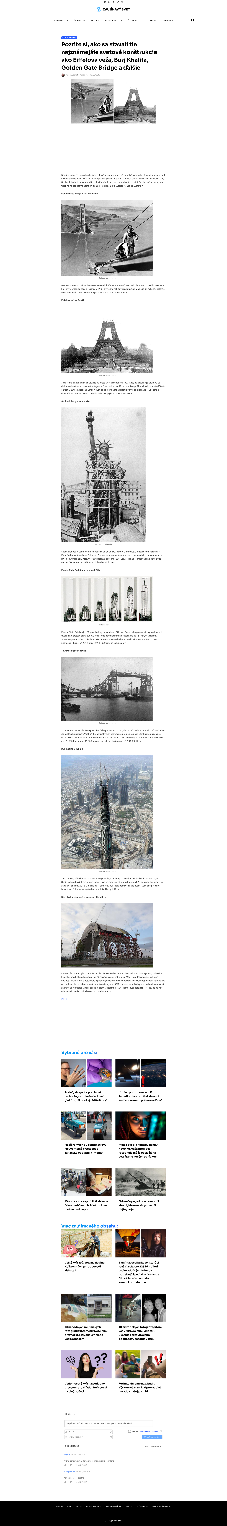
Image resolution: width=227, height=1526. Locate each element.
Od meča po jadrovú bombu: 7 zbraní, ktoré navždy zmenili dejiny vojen (139, 1205)
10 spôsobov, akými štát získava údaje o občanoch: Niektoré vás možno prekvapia (86, 1205)
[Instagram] (109, 2)
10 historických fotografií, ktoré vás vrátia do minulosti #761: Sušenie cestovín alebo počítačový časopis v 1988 (140, 1333)
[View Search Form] (193, 20)
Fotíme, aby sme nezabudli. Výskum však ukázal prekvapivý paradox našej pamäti (140, 1387)
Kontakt (78, 1506)
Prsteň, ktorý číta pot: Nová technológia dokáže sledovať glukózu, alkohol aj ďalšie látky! (86, 1096)
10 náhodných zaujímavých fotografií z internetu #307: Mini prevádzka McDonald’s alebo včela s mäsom (86, 1333)
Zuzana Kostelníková (79, 75)
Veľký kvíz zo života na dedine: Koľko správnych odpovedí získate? (85, 1266)
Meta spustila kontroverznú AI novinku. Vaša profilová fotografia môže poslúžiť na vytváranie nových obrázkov (139, 1150)
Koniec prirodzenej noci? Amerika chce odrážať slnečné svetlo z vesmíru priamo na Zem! (140, 1096)
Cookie (129, 1506)
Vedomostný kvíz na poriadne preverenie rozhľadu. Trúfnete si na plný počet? (86, 1387)
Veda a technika (69, 38)
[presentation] (86, 1073)
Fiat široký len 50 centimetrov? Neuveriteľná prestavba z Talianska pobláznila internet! (85, 1148)
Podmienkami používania (149, 1431)
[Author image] (63, 75)
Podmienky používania (113, 1506)
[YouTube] (113, 2)
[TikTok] (118, 2)
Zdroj (64, 999)
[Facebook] (105, 2)
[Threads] (122, 2)
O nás (69, 1506)
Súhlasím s (144, 1431)
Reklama (59, 1506)
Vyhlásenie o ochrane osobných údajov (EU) (153, 1506)
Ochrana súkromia (93, 1506)
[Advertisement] (108, 1026)
